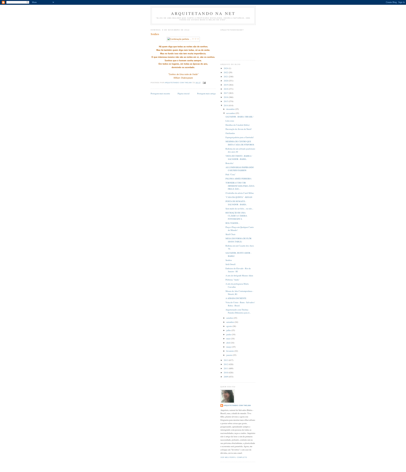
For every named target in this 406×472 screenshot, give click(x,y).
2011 (226, 368)
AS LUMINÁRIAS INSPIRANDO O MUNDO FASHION (240, 169)
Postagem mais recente (160, 93)
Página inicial (184, 93)
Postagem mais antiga (206, 93)
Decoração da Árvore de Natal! (239, 129)
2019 (226, 84)
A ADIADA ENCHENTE (236, 298)
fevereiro (230, 350)
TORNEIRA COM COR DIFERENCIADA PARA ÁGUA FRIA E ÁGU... (240, 185)
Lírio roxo (230, 120)
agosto (229, 326)
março (229, 346)
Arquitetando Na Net (203, 13)
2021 (226, 76)
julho (228, 330)
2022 (226, 72)
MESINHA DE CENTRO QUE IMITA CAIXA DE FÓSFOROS (240, 143)
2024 (226, 68)
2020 (226, 80)
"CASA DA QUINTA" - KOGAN (239, 197)
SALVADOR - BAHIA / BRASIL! (239, 116)
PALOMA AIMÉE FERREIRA (238, 178)
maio (228, 338)
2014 (226, 105)
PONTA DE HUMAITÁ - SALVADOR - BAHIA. (236, 203)
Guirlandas (230, 133)
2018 (226, 88)
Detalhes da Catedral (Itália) (237, 124)
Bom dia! (229, 163)
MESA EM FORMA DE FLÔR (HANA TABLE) (239, 240)
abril (228, 342)
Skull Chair (230, 234)
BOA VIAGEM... (232, 223)
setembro (230, 322)
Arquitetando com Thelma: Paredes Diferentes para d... (238, 311)
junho (229, 334)
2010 (226, 372)
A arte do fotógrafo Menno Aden (239, 275)
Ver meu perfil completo (233, 457)
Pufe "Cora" (231, 174)
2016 (226, 97)
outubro (230, 317)
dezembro (230, 109)
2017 (226, 93)
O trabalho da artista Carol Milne (240, 193)
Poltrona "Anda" (232, 279)
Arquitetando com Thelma (237, 405)
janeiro (229, 355)
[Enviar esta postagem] (204, 82)
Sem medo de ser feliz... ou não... (239, 208)
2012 (226, 364)
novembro (231, 113)
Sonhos (229, 260)
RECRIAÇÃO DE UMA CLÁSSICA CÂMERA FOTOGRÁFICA (236, 215)
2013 (226, 360)
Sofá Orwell (231, 264)
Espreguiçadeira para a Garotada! (240, 137)
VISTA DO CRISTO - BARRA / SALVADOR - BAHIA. (239, 157)
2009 (226, 376)
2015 (226, 101)
